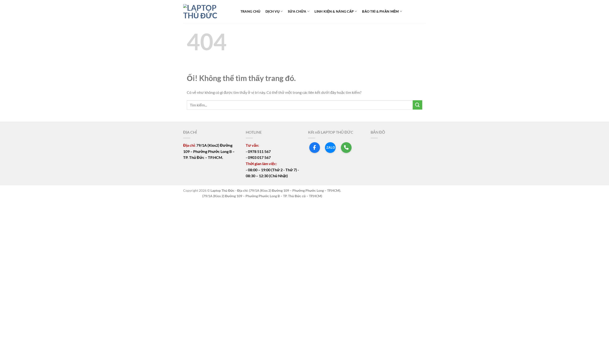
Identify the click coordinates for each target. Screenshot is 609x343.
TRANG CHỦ (250, 11)
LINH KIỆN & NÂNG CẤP (334, 11)
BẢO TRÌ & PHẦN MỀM (380, 11)
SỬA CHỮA (297, 11)
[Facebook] (314, 147)
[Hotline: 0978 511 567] (346, 147)
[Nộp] (417, 105)
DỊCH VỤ (272, 11)
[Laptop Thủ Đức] (207, 11)
